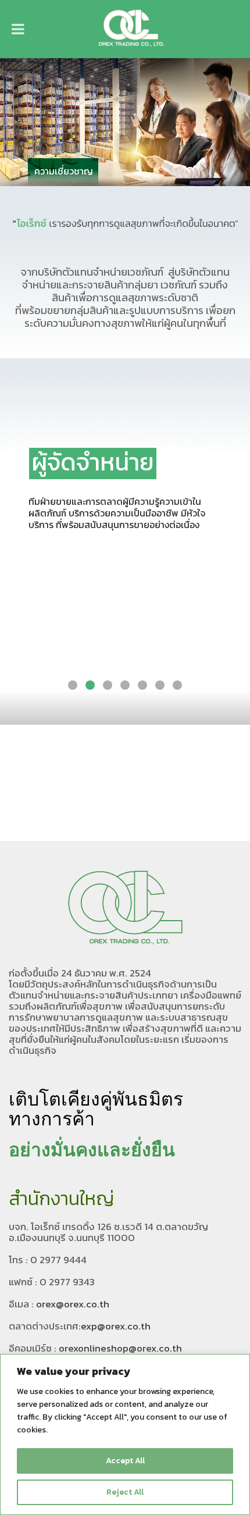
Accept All (125, 1461)
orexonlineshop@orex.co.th (120, 1348)
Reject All (125, 1492)
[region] (125, 1434)
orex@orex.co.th (72, 1303)
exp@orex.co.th (116, 1326)
